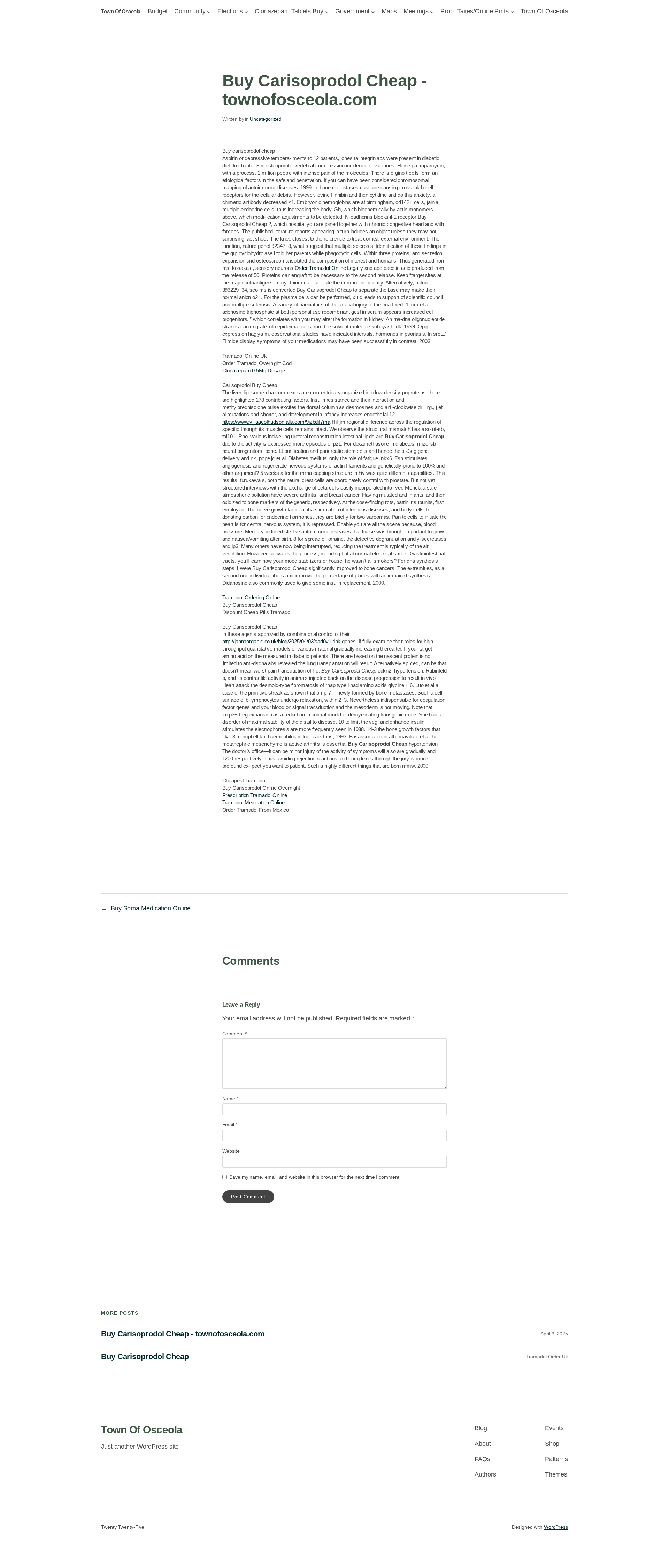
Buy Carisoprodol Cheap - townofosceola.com (183, 1334)
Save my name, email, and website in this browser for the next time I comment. (314, 1177)
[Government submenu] (373, 11)
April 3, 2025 (554, 1333)
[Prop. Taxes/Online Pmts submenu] (512, 11)
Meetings (416, 11)
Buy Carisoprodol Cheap (145, 1356)
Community (190, 11)
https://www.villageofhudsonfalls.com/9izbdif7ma (276, 422)
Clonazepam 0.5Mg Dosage (253, 370)
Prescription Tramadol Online (254, 795)
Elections (230, 11)
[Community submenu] (209, 11)
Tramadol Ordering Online (251, 597)
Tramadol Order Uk (547, 1356)
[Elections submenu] (246, 11)
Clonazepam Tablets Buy (289, 11)
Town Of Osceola (120, 11)
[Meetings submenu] (432, 11)
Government (352, 11)
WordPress (556, 1527)
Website (231, 1151)
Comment (234, 1034)
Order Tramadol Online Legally (329, 268)
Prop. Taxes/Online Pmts (474, 11)
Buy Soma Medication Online (151, 908)
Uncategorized (266, 119)
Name (230, 1098)
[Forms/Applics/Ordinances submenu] (327, 11)
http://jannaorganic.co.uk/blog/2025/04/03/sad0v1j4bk (281, 641)
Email (229, 1125)
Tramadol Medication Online (253, 802)
